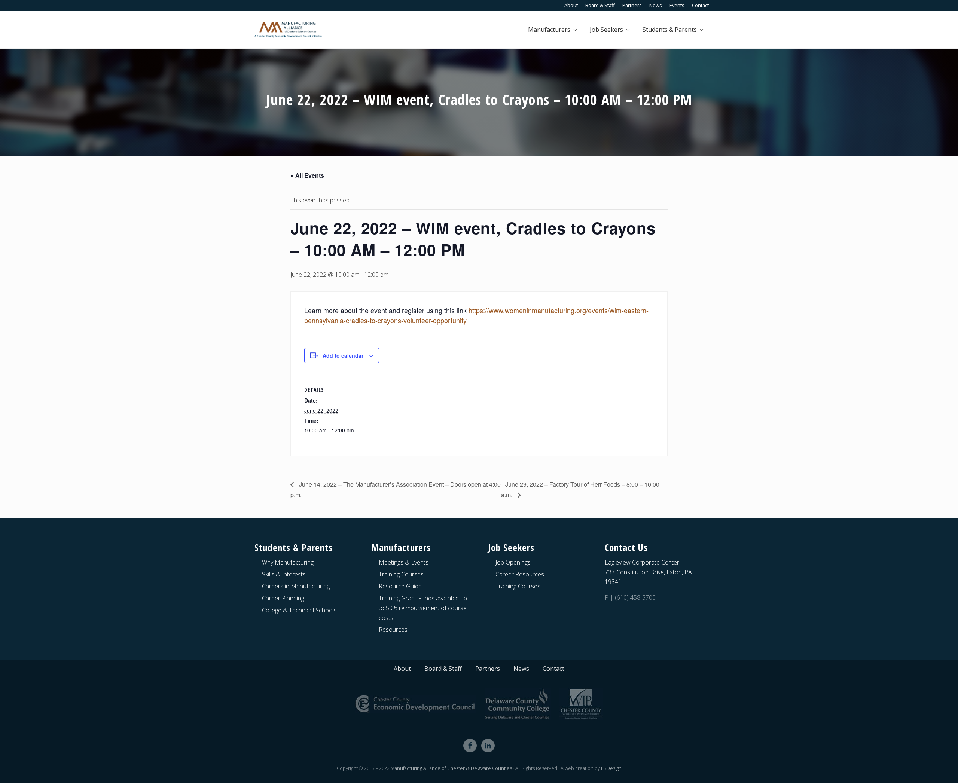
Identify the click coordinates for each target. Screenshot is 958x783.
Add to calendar (343, 355)
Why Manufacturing (288, 562)
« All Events (307, 175)
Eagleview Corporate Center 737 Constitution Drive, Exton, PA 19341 (648, 572)
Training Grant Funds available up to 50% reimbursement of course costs (423, 608)
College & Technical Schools (299, 610)
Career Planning (283, 598)
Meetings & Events (403, 562)
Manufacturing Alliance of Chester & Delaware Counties (451, 768)
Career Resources (519, 574)
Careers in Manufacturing (296, 586)
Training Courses (401, 574)
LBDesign (611, 768)
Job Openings (513, 562)
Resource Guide (400, 586)
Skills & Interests (284, 574)
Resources (393, 630)
